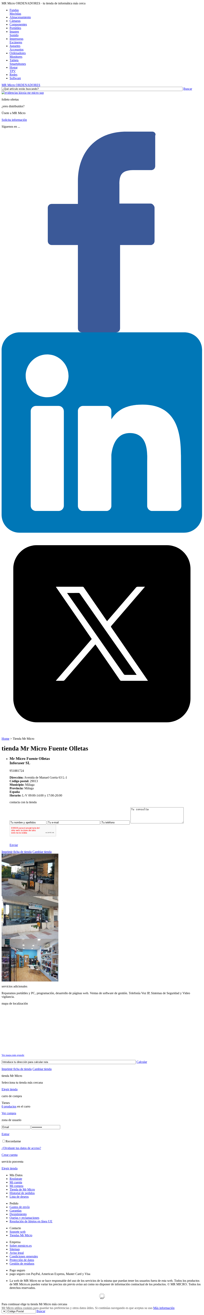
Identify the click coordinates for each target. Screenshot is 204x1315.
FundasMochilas (15, 11)
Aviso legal (17, 1252)
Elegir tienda (10, 1089)
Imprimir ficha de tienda (17, 851)
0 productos (9, 1106)
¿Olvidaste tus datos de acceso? (21, 1148)
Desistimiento (18, 1214)
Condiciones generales (24, 1256)
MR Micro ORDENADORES (21, 85)
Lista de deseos (19, 1196)
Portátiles (15, 28)
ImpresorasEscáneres (16, 40)
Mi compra (16, 1186)
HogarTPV (14, 69)
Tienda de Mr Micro (22, 1189)
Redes (13, 74)
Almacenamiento (20, 17)
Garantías (16, 1210)
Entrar (5, 1134)
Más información (164, 1308)
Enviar (14, 845)
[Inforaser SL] (30, 895)
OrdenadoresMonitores (18, 54)
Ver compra (9, 1113)
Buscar (187, 88)
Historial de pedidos (22, 1193)
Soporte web (18, 1231)
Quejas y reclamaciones (24, 1217)
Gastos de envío (20, 1207)
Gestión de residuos (22, 1263)
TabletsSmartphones (18, 62)
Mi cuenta (16, 1182)
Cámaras (15, 21)
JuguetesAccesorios (17, 47)
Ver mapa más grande (13, 1055)
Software (15, 78)
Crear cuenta (10, 1154)
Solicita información (14, 119)
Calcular (141, 1062)
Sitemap (15, 1249)
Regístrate (16, 1178)
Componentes (18, 24)
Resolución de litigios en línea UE (31, 1221)
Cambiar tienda (42, 851)
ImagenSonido (14, 33)
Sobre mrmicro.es (21, 1245)
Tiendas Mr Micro (21, 1235)
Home (5, 738)
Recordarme (13, 1141)
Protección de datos (22, 1260)
